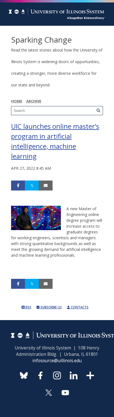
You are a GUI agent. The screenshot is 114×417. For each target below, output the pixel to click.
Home (16, 101)
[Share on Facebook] (18, 186)
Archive (33, 101)
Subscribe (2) (51, 307)
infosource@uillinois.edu (57, 361)
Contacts (79, 307)
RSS (28, 307)
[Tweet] (32, 186)
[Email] (46, 186)
